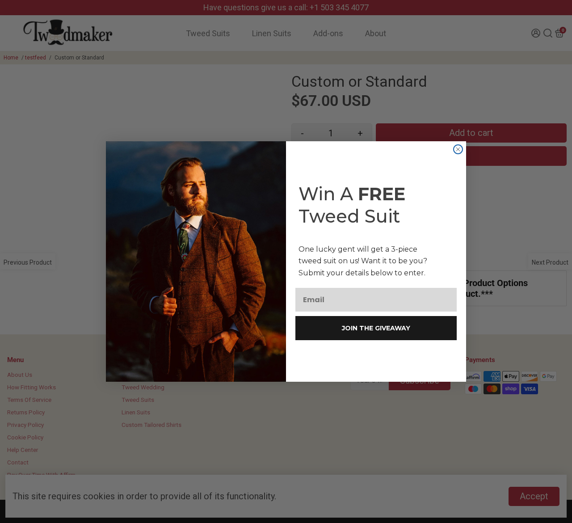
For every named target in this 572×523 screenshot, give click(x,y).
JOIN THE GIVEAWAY (376, 328)
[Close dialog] (458, 149)
